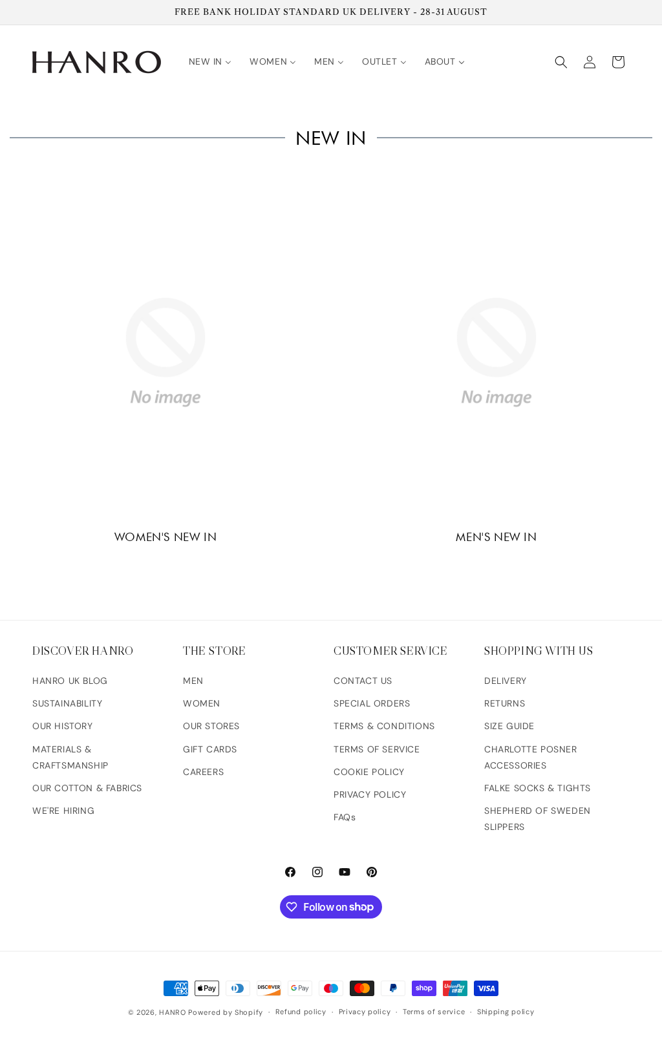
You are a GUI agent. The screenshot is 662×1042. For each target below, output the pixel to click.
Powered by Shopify (225, 1012)
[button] (561, 62)
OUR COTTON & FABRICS (87, 788)
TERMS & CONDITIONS (384, 726)
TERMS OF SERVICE (377, 749)
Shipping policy (506, 1011)
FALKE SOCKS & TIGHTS (537, 788)
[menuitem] (210, 61)
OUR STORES (211, 726)
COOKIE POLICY (369, 772)
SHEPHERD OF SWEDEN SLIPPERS (537, 819)
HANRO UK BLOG (70, 680)
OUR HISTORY (62, 726)
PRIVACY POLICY (370, 794)
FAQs (345, 817)
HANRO (172, 1012)
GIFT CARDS (210, 749)
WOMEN (201, 703)
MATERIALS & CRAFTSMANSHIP (70, 757)
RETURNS (504, 703)
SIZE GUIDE (509, 726)
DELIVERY (505, 680)
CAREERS (203, 772)
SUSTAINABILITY (67, 703)
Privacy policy (365, 1011)
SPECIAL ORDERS (372, 703)
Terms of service (434, 1011)
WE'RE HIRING (63, 810)
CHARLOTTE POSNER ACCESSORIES (530, 757)
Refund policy (300, 1011)
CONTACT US (363, 680)
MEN (193, 680)
